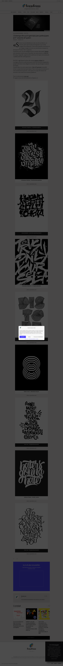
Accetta (22, 336)
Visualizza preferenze (38, 336)
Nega (29, 336)
